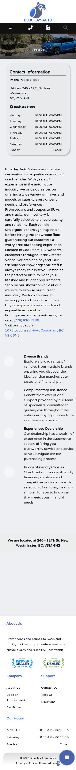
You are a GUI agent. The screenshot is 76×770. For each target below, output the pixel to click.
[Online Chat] (67, 757)
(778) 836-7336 (26, 320)
